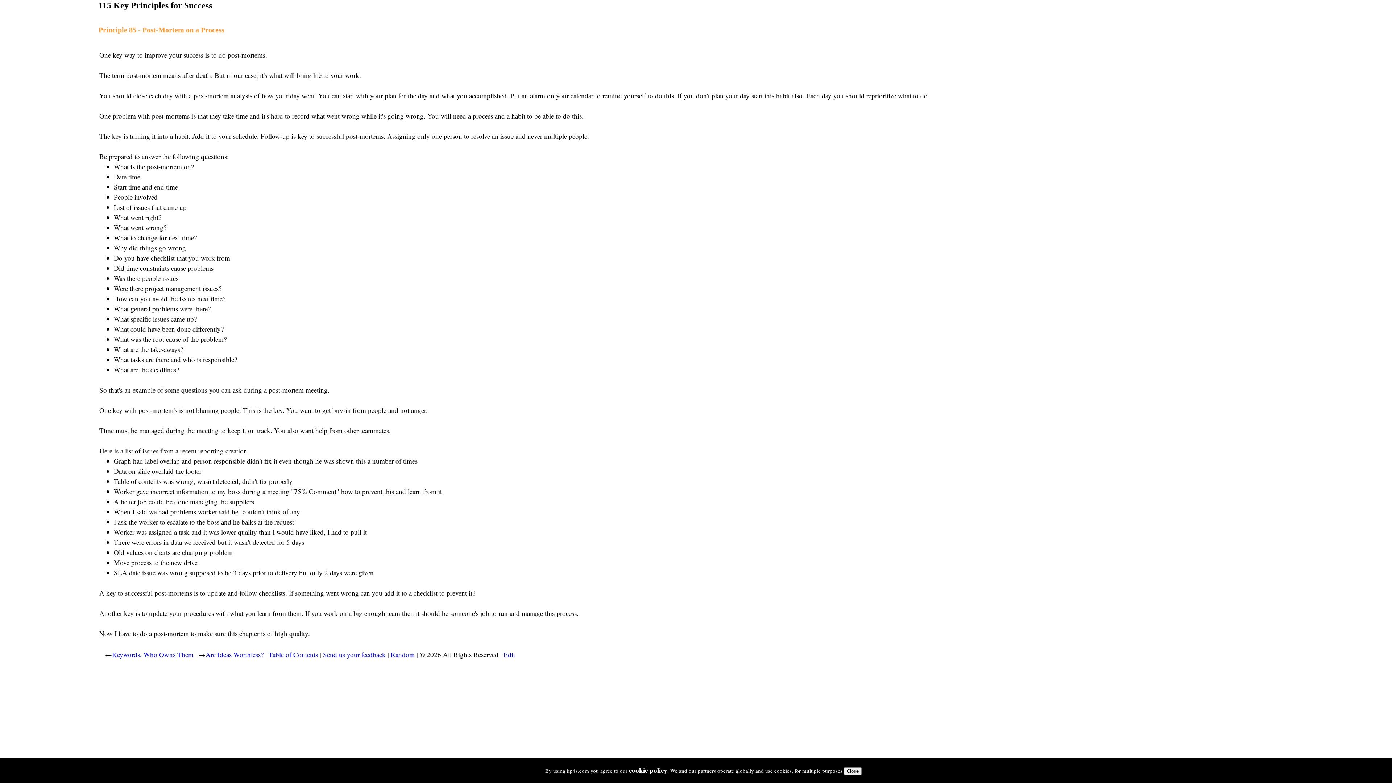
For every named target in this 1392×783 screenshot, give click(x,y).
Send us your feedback (354, 654)
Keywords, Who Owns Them (153, 654)
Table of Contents (293, 654)
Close (853, 771)
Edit (509, 654)
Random (403, 654)
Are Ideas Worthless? (235, 654)
